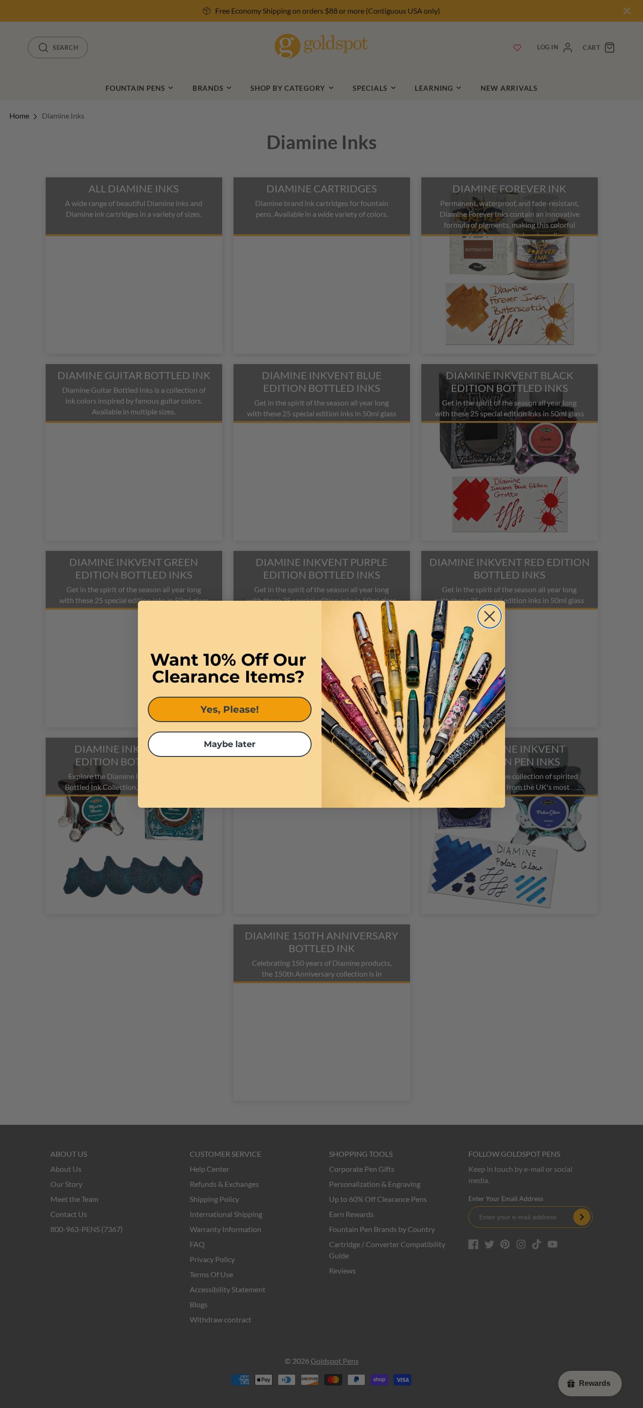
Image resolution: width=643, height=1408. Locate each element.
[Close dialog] (489, 616)
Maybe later (230, 744)
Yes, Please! (230, 709)
